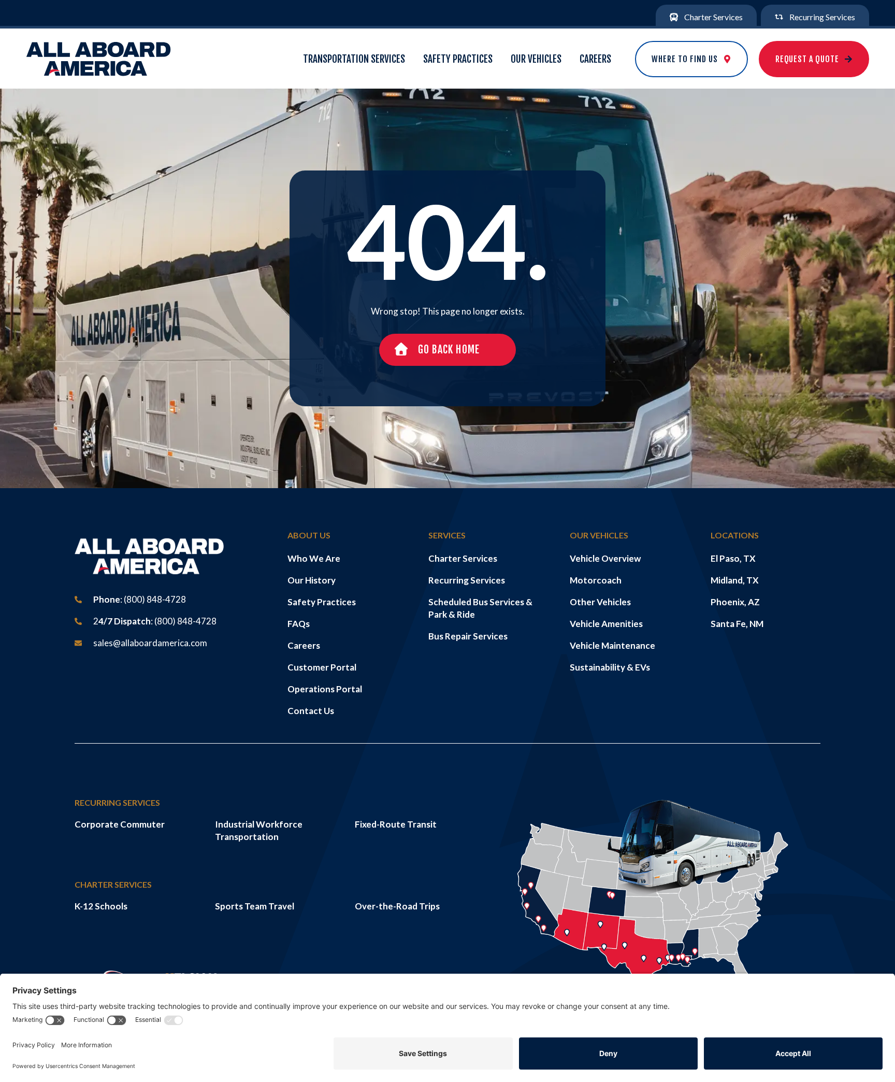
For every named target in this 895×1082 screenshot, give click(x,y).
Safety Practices (458, 59)
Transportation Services (354, 59)
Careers (595, 59)
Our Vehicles (536, 59)
